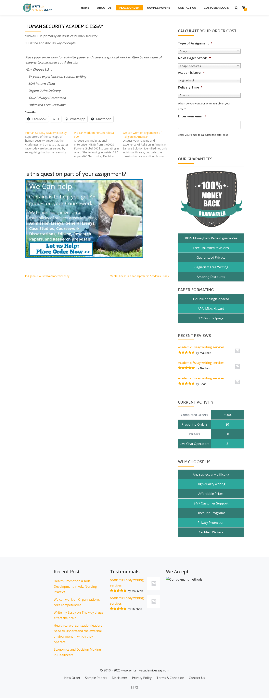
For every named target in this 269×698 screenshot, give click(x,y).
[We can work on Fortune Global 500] (98, 144)
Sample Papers (158, 7)
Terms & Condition (170, 678)
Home (85, 7)
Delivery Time (190, 87)
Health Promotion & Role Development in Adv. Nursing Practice (75, 586)
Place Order (129, 7)
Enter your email (192, 116)
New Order (72, 678)
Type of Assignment (195, 43)
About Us (104, 7)
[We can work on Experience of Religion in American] (147, 144)
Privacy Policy (142, 678)
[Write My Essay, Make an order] (84, 218)
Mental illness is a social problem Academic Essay (139, 276)
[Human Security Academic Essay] (49, 142)
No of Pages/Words (194, 58)
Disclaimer (119, 678)
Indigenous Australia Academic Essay (47, 276)
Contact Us (187, 7)
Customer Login (216, 7)
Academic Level (191, 73)
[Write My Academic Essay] (38, 8)
